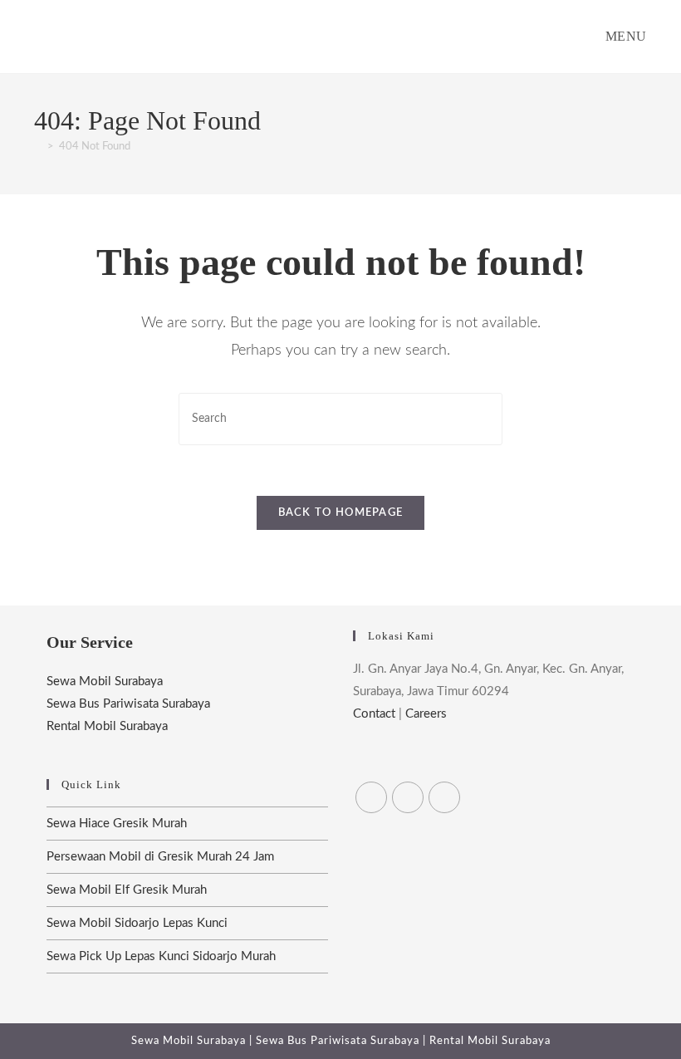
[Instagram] (444, 797)
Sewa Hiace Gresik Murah (117, 823)
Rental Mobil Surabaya (107, 726)
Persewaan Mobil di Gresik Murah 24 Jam (160, 857)
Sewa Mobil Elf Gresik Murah (127, 890)
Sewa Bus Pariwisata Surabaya (128, 704)
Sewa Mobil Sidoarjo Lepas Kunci (137, 923)
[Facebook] (408, 797)
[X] (371, 797)
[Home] (38, 146)
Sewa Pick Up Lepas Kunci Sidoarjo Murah (161, 956)
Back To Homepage (341, 512)
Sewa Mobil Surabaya (105, 681)
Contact (374, 714)
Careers (426, 714)
